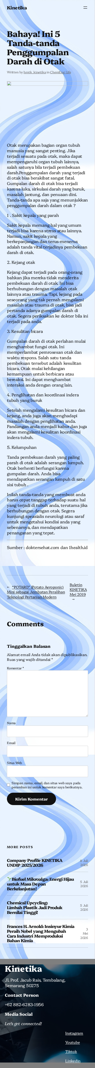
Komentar (15, 668)
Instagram (74, 1032)
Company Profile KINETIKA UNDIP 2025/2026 (34, 862)
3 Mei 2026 (84, 933)
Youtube (72, 1042)
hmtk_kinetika (35, 72)
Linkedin (72, 1060)
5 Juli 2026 (84, 883)
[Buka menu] (85, 7)
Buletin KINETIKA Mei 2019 (78, 589)
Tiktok (71, 1051)
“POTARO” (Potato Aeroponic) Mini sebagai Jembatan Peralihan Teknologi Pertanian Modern (36, 591)
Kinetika (17, 7)
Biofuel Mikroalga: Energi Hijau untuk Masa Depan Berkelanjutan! (40, 884)
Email (11, 743)
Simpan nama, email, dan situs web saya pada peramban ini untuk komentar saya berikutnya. (47, 785)
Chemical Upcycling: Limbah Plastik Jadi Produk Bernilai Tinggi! (34, 907)
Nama (11, 723)
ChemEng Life (60, 72)
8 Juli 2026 (84, 862)
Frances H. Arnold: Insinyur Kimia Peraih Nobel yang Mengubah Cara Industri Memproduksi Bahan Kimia (40, 933)
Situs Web (14, 763)
